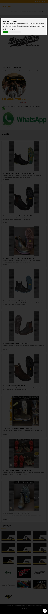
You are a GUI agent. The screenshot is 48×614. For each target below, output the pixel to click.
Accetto (5, 31)
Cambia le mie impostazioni (14, 31)
